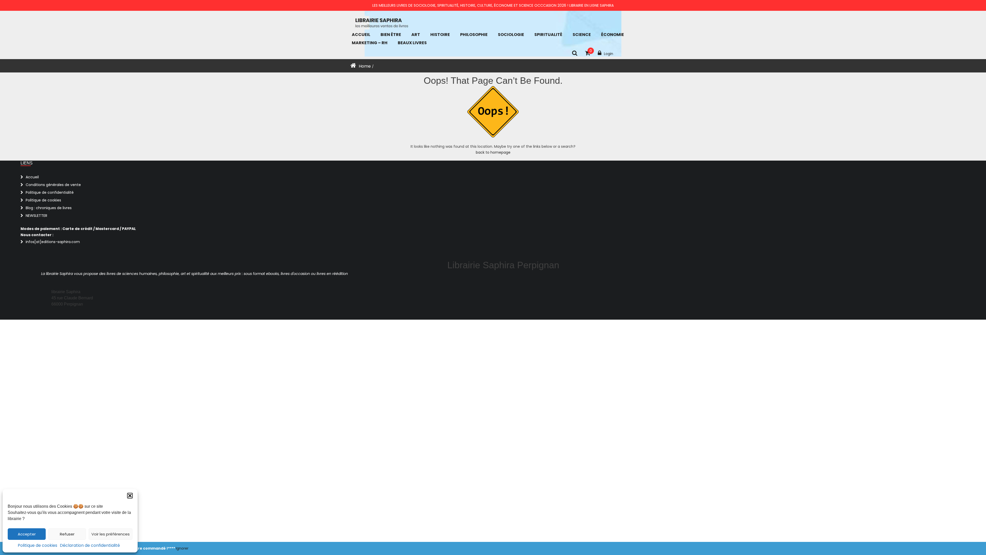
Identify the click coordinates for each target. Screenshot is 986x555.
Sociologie (511, 35)
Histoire (440, 35)
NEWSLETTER (36, 215)
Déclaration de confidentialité (90, 545)
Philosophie (474, 35)
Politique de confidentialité (50, 192)
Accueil (361, 35)
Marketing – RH (369, 43)
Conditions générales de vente (53, 184)
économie (612, 35)
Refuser (67, 534)
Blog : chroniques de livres (49, 207)
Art (415, 35)
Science (582, 35)
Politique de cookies (37, 545)
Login (608, 53)
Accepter (27, 534)
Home (365, 66)
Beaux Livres (412, 43)
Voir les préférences (110, 534)
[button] (129, 495)
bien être (391, 35)
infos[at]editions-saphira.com (53, 241)
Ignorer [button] (182, 548)
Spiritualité (548, 35)
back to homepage (493, 152)
